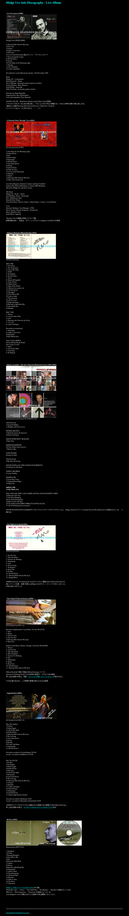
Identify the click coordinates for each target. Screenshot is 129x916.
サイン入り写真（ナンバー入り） (40, 677)
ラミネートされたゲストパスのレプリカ (38, 807)
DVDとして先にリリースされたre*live (20, 887)
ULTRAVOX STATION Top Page (18, 913)
